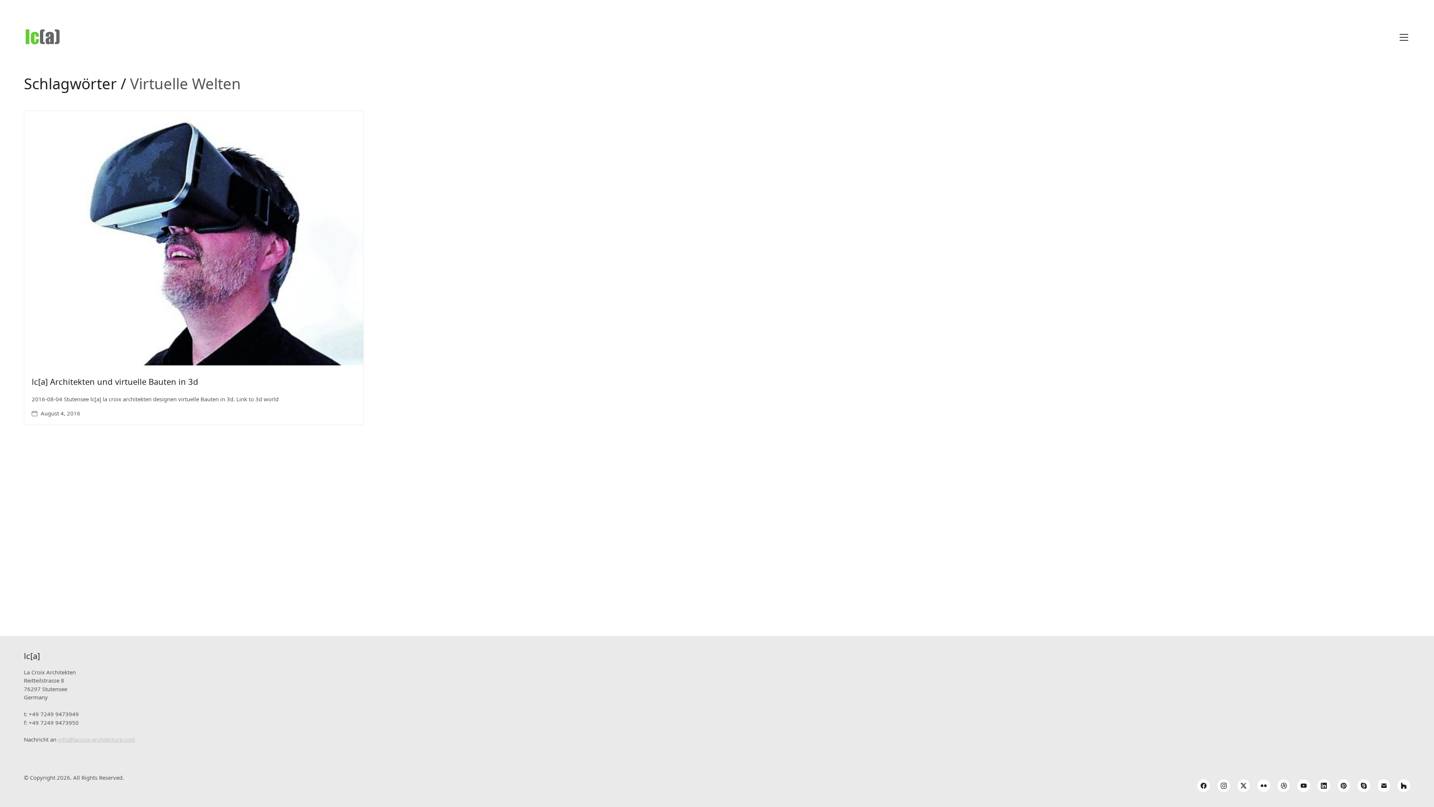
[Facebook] (1203, 785)
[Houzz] (1403, 785)
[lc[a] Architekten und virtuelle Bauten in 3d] (193, 238)
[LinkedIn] (1323, 785)
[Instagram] (1223, 785)
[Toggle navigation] (1404, 37)
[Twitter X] (1244, 785)
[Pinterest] (1344, 785)
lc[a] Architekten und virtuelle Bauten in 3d (115, 381)
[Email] (1384, 785)
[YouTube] (1303, 785)
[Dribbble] (1284, 785)
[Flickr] (1263, 785)
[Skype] (1363, 785)
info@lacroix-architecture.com (96, 739)
